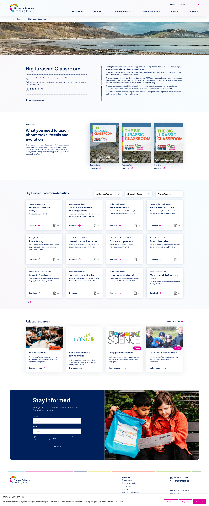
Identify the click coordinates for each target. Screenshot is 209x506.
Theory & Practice (150, 11)
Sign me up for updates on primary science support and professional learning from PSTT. (54, 438)
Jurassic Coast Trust (152, 72)
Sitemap (125, 489)
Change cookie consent (130, 492)
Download (94, 168)
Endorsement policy (129, 483)
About (192, 11)
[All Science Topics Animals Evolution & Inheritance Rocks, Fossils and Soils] (108, 194)
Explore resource (35, 368)
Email (35, 426)
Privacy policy (127, 480)
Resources (77, 11)
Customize (171, 502)
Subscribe (57, 446)
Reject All (185, 502)
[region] (104, 500)
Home (12, 19)
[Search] (198, 5)
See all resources (173, 321)
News (172, 4)
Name (36, 416)
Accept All (199, 502)
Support (98, 11)
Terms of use (126, 486)
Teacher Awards (122, 11)
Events (174, 11)
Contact (182, 4)
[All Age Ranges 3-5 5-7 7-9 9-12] (169, 194)
